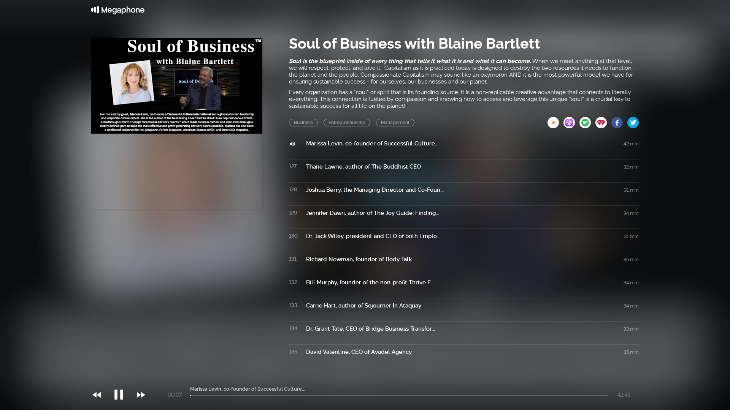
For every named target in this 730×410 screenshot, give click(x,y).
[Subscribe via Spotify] (587, 120)
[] (122, 379)
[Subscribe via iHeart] (603, 120)
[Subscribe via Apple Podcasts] (571, 120)
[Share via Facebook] (619, 120)
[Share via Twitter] (633, 120)
